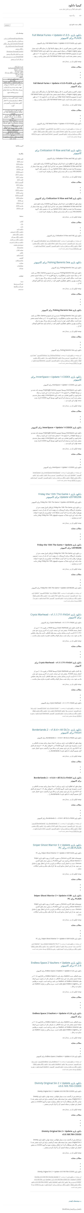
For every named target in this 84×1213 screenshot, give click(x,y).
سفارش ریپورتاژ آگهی (13, 133)
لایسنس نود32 (18, 69)
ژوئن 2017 (20, 188)
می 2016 (20, 201)
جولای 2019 (19, 164)
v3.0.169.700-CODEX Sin (62, 1179)
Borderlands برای (51, 823)
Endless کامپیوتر (43, 1062)
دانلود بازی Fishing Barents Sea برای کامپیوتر (57, 262)
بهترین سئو (19, 76)
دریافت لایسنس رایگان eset (13, 82)
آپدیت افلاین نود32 (13, 130)
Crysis (56, 708)
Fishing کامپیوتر (42, 355)
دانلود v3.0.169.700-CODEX (43, 1182)
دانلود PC (56, 946)
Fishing (57, 355)
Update (73, 475)
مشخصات (20, 266)
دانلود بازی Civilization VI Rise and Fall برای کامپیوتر (58, 152)
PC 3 (57, 944)
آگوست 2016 (19, 195)
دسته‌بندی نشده (18, 245)
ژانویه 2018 (19, 172)
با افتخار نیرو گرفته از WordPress (71, 1209)
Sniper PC (51, 944)
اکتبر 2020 (20, 159)
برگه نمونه (72, 15)
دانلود (45, 475)
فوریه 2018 (20, 169)
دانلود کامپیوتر (63, 134)
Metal (43, 129)
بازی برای (37, 129)
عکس (21, 253)
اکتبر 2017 (20, 180)
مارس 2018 (19, 167)
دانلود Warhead (60, 711)
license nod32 (13, 131)
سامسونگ (20, 247)
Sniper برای (44, 944)
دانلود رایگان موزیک (17, 237)
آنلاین (21, 221)
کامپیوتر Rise (46, 246)
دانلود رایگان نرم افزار (16, 240)
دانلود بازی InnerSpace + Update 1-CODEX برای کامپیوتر (56, 378)
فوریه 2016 (20, 208)
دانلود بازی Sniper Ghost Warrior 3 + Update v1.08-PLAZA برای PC (57, 846)
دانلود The (58, 596)
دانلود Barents (57, 358)
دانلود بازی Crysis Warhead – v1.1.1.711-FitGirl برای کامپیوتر (56, 616)
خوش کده (13, 138)
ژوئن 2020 (20, 161)
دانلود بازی (70, 129)
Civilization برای (52, 241)
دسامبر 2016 (19, 190)
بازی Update (50, 1179)
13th (58, 593)
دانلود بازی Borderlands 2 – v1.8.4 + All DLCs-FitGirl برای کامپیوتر (56, 731)
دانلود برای (56, 131)
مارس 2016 (19, 206)
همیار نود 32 (19, 74)
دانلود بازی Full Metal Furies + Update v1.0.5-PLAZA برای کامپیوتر (56, 36)
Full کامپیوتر (49, 129)
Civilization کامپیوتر (40, 241)
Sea (34, 355)
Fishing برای (51, 355)
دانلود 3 (62, 946)
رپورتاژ (13, 135)
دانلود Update (57, 1182)
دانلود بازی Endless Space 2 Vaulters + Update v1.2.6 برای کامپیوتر (56, 964)
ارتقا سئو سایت (13, 100)
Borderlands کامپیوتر (38, 823)
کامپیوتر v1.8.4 (46, 829)
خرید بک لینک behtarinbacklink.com (15, 67)
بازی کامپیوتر (71, 243)
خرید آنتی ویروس (12, 79)
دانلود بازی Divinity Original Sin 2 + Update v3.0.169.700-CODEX (58, 1084)
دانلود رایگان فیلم (18, 234)
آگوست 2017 (19, 182)
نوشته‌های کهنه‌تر (75, 1201)
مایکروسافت (19, 260)
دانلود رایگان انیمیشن (16, 232)
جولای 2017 (19, 185)
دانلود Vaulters (60, 1064)
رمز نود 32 (12, 120)
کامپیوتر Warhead (48, 713)
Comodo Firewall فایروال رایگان (13, 44)
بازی (22, 227)
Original (73, 1179)
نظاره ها (13, 80)
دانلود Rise (55, 243)
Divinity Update (53, 1177)
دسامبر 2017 (19, 175)
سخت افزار (19, 250)
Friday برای (53, 593)
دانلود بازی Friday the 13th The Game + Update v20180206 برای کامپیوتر (59, 495)
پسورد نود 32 (19, 71)
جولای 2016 (19, 198)
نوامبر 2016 (19, 193)
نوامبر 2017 (19, 177)
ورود (22, 281)
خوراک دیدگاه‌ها (18, 287)
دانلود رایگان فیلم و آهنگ (45, 131)
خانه (80, 15)
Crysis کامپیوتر (41, 708)
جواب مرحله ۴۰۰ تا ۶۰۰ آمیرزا (13, 137)
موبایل (21, 268)
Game (37, 593)
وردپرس (20, 289)
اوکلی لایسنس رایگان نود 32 (14, 73)
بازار (22, 224)
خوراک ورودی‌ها (18, 284)
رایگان (21, 77)
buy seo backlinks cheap (13, 122)
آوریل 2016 (20, 203)
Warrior (36, 944)
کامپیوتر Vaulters (48, 1067)
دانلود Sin (65, 1182)
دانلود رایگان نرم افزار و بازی (69, 246)
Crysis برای (50, 708)
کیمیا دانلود (74, 5)
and (58, 241)
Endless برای (53, 1062)
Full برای (56, 129)
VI (32, 241)
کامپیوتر (40, 478)
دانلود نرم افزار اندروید (16, 242)
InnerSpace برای (46, 473)
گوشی (21, 258)
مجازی (21, 263)
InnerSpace (56, 473)
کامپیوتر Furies (53, 134)
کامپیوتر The (50, 598)
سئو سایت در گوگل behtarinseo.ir (13, 111)
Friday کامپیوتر (44, 593)
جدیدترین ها (72, 131)
